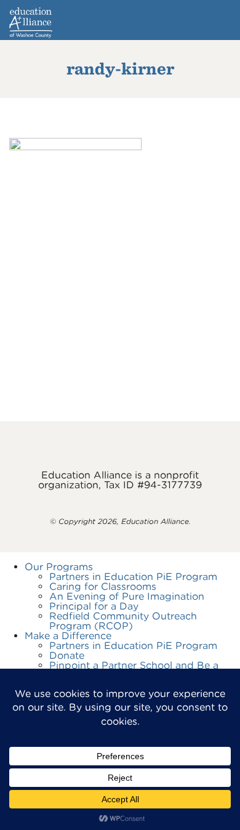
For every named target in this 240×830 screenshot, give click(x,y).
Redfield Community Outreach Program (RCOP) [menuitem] (123, 621)
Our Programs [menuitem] (59, 567)
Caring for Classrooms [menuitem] (102, 586)
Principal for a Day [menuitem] (93, 606)
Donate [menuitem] (66, 655)
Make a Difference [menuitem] (68, 636)
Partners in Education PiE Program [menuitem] (133, 576)
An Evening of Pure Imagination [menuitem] (126, 596)
